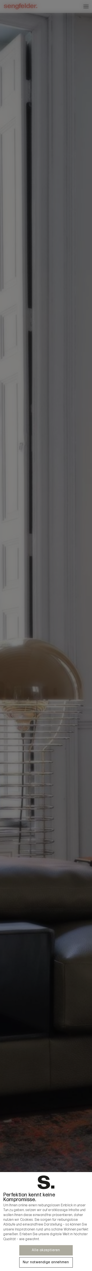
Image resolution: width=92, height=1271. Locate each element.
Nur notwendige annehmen (46, 1262)
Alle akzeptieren (46, 1250)
